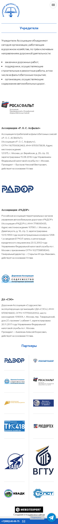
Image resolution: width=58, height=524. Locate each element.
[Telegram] (51, 517)
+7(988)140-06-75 (10, 521)
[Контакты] (23, 521)
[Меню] (53, 5)
